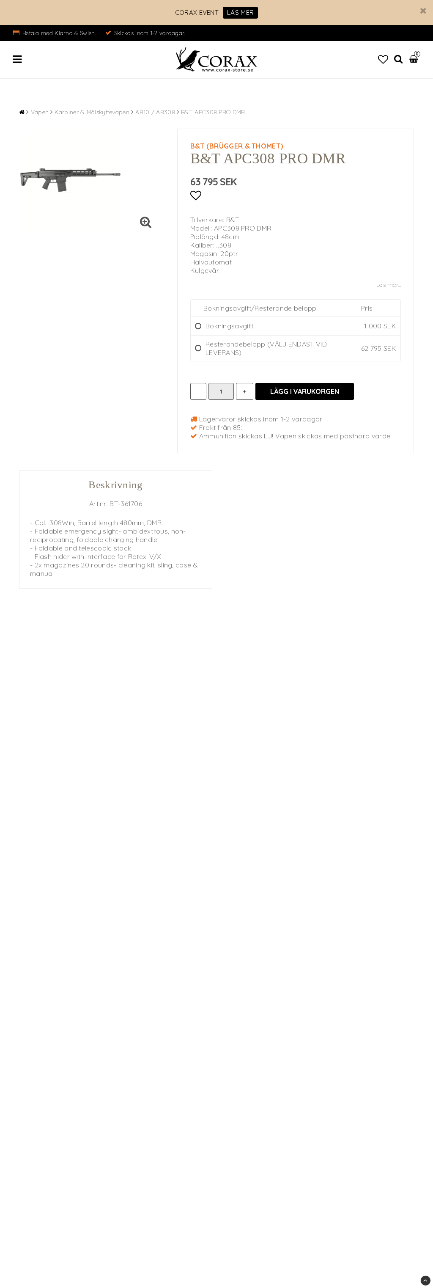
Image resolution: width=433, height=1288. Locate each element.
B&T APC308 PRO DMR (213, 112)
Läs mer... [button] (388, 285)
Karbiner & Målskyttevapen (92, 112)
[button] (383, 59)
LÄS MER (240, 12)
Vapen (40, 112)
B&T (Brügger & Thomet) (236, 146)
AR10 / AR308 (155, 112)
